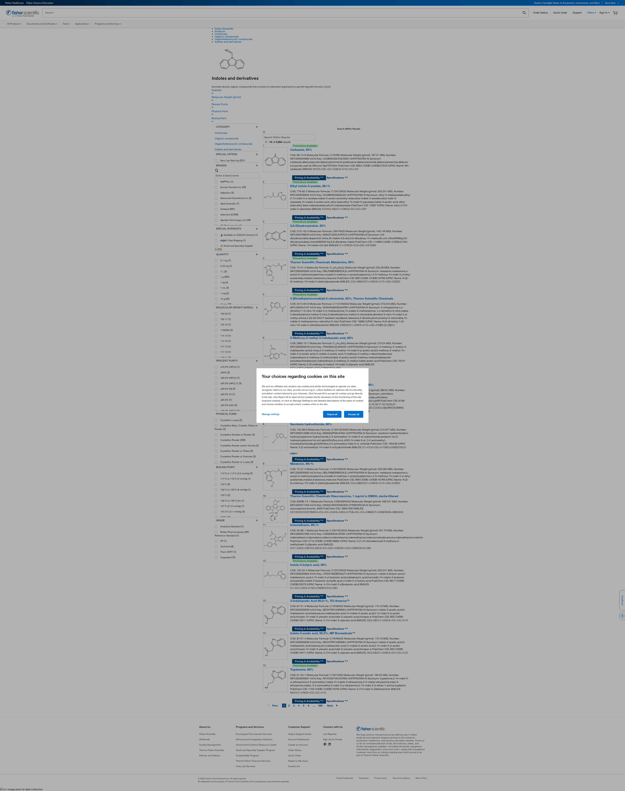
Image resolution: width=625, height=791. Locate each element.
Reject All (332, 414)
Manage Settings (270, 414)
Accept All (353, 414)
